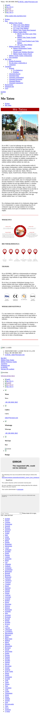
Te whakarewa (18, 70)
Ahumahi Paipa (14, 75)
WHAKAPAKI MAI (8, 376)
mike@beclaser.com (11, 418)
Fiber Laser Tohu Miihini (21, 25)
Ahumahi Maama (14, 81)
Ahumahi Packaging (15, 79)
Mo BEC (4, 358)
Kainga (7, 19)
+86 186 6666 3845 (11, 402)
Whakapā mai (9, 86)
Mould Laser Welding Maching (23, 52)
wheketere (12, 65)
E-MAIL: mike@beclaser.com (28, 2)
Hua (6, 21)
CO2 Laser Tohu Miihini (21, 26)
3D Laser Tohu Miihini (24, 45)
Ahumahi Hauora (14, 74)
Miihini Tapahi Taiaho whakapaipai (20, 55)
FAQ (6, 88)
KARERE (4, 367)
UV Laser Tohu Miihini (21, 28)
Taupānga (8, 66)
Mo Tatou (8, 59)
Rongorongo (9, 85)
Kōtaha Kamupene (15, 61)
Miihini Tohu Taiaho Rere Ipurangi (24, 30)
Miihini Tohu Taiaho (15, 23)
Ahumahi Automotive (16, 83)
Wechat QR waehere (7, 369)
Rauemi (11, 68)
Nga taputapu (13, 57)
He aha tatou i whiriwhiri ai (18, 63)
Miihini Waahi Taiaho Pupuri (22, 54)
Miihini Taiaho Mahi (19, 32)
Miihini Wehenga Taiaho (17, 46)
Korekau (16, 72)
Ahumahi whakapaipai (16, 77)
